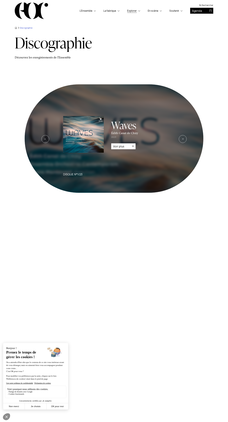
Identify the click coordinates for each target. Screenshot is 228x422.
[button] (45, 139)
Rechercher (207, 5)
